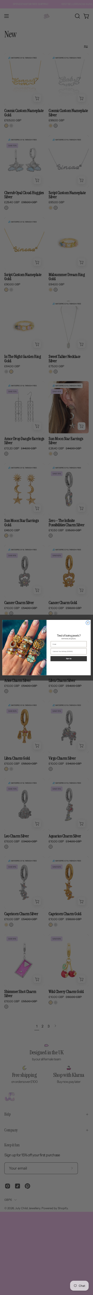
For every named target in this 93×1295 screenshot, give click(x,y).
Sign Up (68, 658)
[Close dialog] (88, 623)
